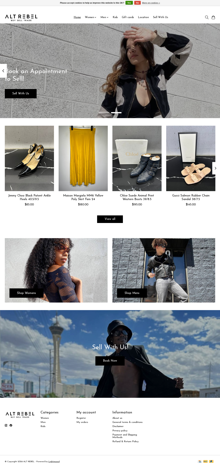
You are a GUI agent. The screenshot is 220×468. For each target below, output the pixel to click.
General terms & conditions (127, 422)
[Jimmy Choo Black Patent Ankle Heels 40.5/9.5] (29, 158)
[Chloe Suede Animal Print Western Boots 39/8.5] (137, 158)
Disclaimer (118, 426)
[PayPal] (205, 461)
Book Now (110, 360)
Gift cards (128, 17)
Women (45, 418)
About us (117, 418)
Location (143, 17)
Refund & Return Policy (125, 441)
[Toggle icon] (206, 17)
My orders (82, 422)
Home (77, 17)
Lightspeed (54, 462)
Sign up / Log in (208, 9)
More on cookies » (151, 3)
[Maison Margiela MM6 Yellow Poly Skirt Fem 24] (83, 158)
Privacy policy (119, 430)
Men (43, 422)
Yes (129, 3)
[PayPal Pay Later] (211, 461)
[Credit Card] (200, 461)
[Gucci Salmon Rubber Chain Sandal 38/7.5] (190, 158)
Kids (115, 17)
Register (81, 418)
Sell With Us (160, 17)
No (137, 3)
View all (110, 219)
